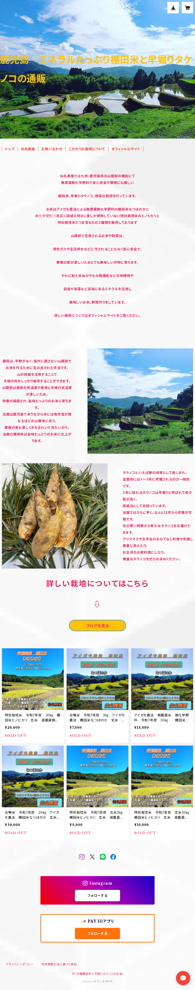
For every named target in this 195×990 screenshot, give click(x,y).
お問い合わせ (51, 149)
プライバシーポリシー (20, 964)
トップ (9, 149)
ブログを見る (97, 625)
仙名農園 (28, 149)
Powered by (92, 981)
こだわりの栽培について (87, 149)
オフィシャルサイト (126, 149)
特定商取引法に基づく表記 (59, 964)
